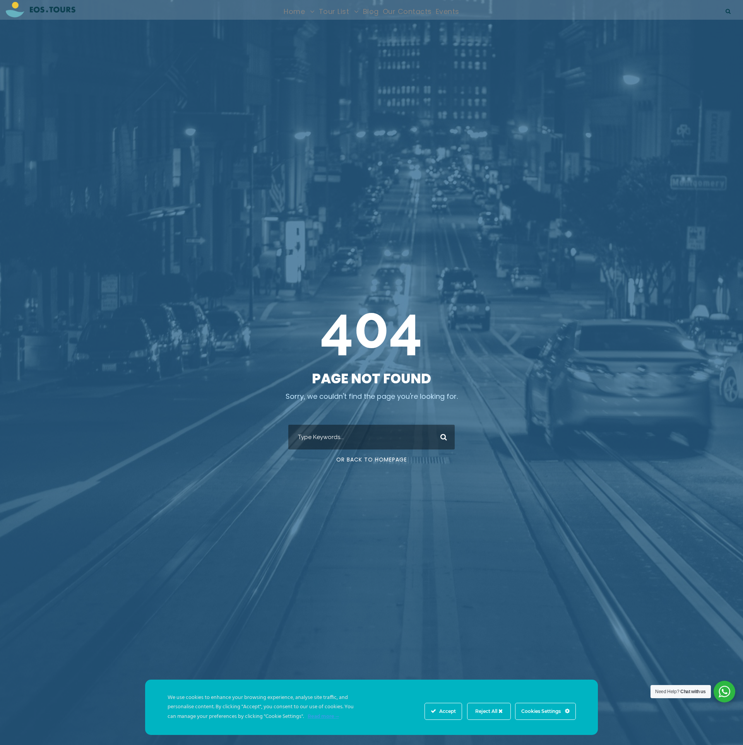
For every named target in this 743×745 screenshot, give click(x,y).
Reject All (486, 711)
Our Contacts (407, 11)
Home (294, 11)
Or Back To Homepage (371, 459)
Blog (371, 11)
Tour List (334, 11)
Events (447, 11)
